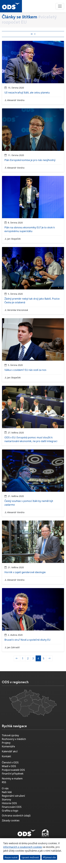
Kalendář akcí (9, 751)
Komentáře (8, 746)
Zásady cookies (10, 820)
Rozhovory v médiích (14, 739)
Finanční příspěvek (12, 773)
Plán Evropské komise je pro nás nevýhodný (29, 160)
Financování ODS (11, 807)
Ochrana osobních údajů (16, 815)
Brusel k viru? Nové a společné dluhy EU (27, 639)
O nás (5, 788)
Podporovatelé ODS (13, 770)
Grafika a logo (10, 810)
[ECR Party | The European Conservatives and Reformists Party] (45, 833)
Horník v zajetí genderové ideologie (25, 572)
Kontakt (6, 756)
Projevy (6, 742)
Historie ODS (9, 803)
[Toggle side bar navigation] (33, 34)
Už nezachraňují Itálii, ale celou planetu (27, 92)
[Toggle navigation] (60, 6)
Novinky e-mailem (12, 778)
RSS (4, 782)
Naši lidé (7, 792)
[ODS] (26, 832)
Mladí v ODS (9, 766)
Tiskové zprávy (10, 735)
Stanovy (6, 799)
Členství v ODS (10, 762)
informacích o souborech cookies (22, 847)
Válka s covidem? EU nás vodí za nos (25, 370)
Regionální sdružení (13, 795)
